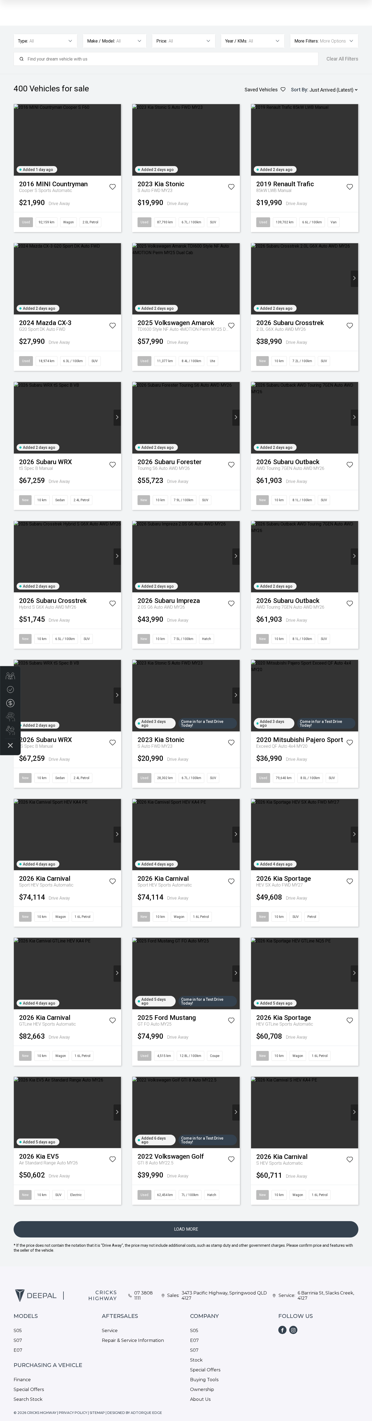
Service (110, 1330)
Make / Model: (101, 41)
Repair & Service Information (133, 1340)
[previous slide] (17, 140)
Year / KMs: (236, 41)
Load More (186, 1229)
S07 (18, 1340)
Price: (161, 41)
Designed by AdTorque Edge (134, 1413)
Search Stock (28, 1399)
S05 (18, 1330)
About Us (200, 1399)
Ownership (202, 1389)
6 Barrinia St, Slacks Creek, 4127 (326, 1295)
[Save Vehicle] (112, 188)
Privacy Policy (73, 1413)
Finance (22, 1379)
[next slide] (117, 140)
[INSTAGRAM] (293, 1330)
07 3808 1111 (143, 1295)
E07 (18, 1350)
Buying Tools (204, 1379)
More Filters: (306, 41)
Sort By (299, 89)
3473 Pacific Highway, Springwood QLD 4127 (224, 1295)
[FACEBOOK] (282, 1330)
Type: (23, 41)
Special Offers (29, 1389)
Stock (196, 1360)
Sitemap (97, 1413)
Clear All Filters (342, 59)
